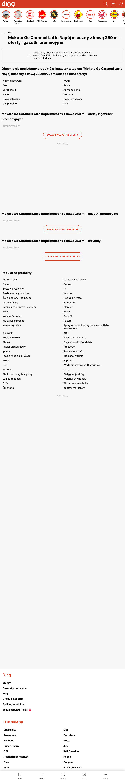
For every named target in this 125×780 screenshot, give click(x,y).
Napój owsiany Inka (74, 337)
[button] (106, 4)
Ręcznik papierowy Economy (19, 307)
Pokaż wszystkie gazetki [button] (62, 229)
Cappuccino (10, 103)
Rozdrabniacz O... (73, 351)
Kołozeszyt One (12, 325)
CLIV (5, 383)
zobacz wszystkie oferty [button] (62, 134)
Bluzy (66, 311)
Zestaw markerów (74, 387)
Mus (65, 103)
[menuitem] (20, 775)
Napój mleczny (11, 98)
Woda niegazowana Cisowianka (82, 365)
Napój (6, 94)
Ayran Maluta (10, 302)
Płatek (6, 342)
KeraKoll (7, 369)
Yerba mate (9, 89)
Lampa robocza (12, 378)
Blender (68, 307)
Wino (6, 311)
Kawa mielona (71, 89)
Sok (5, 85)
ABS (66, 333)
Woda (66, 80)
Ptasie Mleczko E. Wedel (17, 355)
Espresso (68, 360)
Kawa (66, 85)
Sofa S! (67, 316)
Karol (66, 369)
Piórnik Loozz (10, 279)
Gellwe (67, 284)
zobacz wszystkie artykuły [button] (62, 256)
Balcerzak (69, 302)
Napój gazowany (12, 80)
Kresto (6, 360)
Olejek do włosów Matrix (77, 342)
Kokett (67, 320)
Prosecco (69, 346)
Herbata (68, 94)
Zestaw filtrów (11, 337)
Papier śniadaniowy (14, 346)
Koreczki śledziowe (74, 279)
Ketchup (68, 293)
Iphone (7, 351)
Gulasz (7, 284)
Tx (64, 288)
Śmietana (8, 387)
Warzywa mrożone (13, 320)
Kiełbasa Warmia (73, 355)
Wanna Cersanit (12, 316)
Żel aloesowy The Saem (17, 297)
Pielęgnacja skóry (73, 374)
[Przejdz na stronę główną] (8, 4)
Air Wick (8, 333)
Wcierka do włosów (74, 378)
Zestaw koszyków (13, 288)
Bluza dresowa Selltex (76, 383)
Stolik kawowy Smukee (16, 293)
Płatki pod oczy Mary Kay (18, 374)
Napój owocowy (72, 98)
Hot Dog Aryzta (72, 297)
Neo (5, 365)
